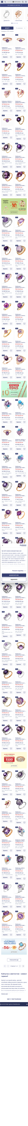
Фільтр (7, 28)
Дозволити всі (14, 575)
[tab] (12, 23)
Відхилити (14, 579)
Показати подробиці (17, 570)
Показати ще (14, 960)
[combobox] (21, 28)
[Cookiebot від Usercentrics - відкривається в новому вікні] (20, 546)
